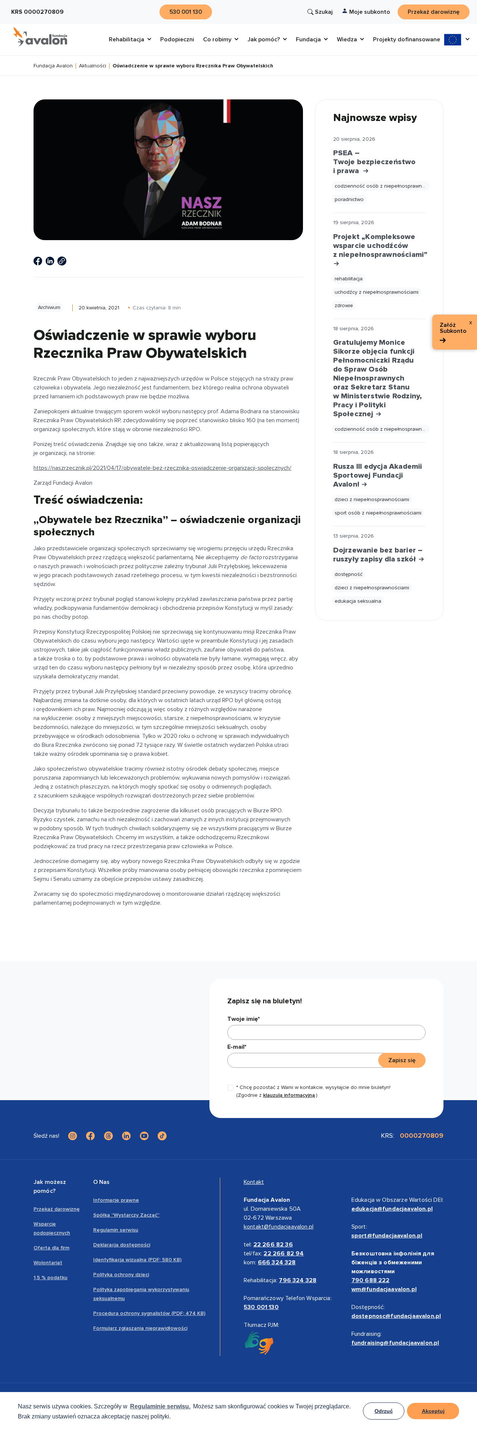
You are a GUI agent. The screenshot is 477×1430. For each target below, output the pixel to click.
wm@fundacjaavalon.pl (384, 1289)
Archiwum (49, 307)
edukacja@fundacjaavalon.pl (392, 1209)
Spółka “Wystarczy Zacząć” (126, 1215)
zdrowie (344, 305)
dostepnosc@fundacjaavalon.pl (396, 1316)
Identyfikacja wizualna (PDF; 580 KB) (137, 1260)
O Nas (101, 1182)
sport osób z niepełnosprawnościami (378, 513)
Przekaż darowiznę (57, 1209)
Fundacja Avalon (53, 66)
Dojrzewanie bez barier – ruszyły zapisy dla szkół (378, 555)
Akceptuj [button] (433, 1411)
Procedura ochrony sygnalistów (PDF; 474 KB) (149, 1313)
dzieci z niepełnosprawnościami (372, 499)
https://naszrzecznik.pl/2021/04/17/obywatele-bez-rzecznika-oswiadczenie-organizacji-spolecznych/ (162, 468)
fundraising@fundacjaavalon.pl (395, 1343)
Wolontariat (48, 1262)
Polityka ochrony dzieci (121, 1274)
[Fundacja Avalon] (40, 37)
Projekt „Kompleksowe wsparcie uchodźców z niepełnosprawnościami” (379, 245)
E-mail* (236, 1047)
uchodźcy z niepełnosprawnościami (376, 292)
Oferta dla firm (51, 1248)
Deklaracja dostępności (121, 1245)
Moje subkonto (369, 12)
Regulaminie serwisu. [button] (160, 1406)
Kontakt (254, 1182)
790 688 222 (370, 1280)
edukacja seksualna (358, 601)
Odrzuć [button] (384, 1411)
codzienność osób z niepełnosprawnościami (382, 186)
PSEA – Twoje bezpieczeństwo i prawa (374, 162)
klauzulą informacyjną (289, 1095)
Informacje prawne (116, 1200)
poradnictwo (349, 199)
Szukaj (324, 12)
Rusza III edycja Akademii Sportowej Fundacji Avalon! (377, 475)
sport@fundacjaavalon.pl (387, 1235)
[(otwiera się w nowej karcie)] (38, 261)
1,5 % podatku (50, 1277)
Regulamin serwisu (115, 1230)
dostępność (349, 574)
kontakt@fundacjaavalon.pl (278, 1226)
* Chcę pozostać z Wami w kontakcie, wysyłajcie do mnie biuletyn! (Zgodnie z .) (313, 1091)
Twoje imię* (243, 1019)
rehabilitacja (349, 279)
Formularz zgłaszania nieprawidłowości (140, 1328)
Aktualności (92, 66)
